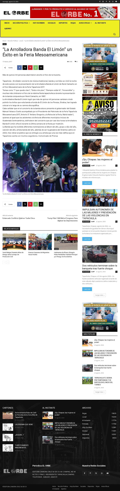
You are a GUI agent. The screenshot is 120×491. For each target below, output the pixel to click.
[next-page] (7, 262)
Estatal (31, 249)
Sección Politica (13, 41)
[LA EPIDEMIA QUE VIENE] (8, 427)
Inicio (4, 41)
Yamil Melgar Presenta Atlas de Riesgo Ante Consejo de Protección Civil (13, 255)
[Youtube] (116, 1)
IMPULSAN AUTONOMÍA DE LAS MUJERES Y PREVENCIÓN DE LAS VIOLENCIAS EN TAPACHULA (99, 214)
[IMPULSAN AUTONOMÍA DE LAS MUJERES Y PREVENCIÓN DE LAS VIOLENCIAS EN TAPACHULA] (99, 198)
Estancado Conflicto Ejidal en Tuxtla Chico (19, 218)
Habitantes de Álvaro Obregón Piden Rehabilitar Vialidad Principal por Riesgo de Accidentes (65, 255)
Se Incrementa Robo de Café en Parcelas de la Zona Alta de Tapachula (26, 415)
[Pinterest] (106, 1)
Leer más (87, 183)
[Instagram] (103, 1)
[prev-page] (4, 262)
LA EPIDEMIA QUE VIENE (24, 424)
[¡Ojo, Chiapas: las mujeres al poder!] (99, 148)
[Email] (41, 67)
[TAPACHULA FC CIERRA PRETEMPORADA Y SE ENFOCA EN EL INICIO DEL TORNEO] (87, 380)
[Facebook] (99, 1)
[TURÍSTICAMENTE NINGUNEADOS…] (8, 448)
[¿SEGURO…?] (8, 437)
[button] (114, 34)
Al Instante (86, 165)
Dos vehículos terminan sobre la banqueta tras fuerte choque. (99, 267)
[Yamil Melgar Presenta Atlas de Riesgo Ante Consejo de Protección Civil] (14, 242)
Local (21, 41)
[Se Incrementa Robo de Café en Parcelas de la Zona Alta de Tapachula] (8, 415)
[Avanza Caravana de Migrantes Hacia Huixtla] (40, 242)
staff (92, 165)
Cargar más (99, 295)
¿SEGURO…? (19, 435)
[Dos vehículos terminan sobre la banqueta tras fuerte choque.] (99, 254)
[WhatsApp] (112, 1)
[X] (109, 1)
